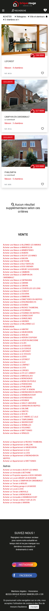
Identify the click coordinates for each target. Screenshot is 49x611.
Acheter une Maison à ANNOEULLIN (17, 247)
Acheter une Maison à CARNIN (15, 283)
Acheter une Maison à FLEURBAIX (17, 310)
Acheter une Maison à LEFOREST (16, 359)
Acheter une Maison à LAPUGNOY (17, 351)
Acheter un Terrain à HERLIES (15, 483)
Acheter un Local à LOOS (13, 489)
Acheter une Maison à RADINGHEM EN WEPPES (22, 392)
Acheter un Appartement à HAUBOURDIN (20, 447)
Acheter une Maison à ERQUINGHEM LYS (19, 302)
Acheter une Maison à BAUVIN (15, 258)
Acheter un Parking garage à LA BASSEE (19, 486)
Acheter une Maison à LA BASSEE (17, 346)
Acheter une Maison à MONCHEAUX (17, 378)
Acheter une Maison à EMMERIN (16, 297)
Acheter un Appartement (16, 438)
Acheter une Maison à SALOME (16, 409)
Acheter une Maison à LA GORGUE (17, 349)
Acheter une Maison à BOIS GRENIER (18, 267)
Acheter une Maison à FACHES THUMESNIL (20, 308)
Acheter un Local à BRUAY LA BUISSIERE (19, 478)
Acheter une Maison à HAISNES (16, 321)
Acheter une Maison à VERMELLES (17, 425)
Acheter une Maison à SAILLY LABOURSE (19, 403)
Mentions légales (19, 591)
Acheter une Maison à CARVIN (15, 286)
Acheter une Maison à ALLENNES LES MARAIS (22, 245)
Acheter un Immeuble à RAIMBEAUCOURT (20, 497)
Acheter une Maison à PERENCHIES (17, 384)
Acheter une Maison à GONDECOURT (18, 316)
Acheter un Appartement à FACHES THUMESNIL (22, 442)
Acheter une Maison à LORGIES (16, 370)
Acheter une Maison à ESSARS (15, 305)
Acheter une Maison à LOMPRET (16, 365)
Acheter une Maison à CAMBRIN (16, 272)
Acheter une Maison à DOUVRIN (16, 294)
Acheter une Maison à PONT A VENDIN (19, 389)
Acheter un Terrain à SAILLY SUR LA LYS (19, 500)
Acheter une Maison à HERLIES (15, 335)
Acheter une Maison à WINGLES (16, 433)
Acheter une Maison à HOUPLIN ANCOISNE (20, 340)
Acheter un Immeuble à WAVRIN (16, 503)
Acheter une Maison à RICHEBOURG (17, 398)
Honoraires (33, 591)
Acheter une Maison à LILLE (14, 362)
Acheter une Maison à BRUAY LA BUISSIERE (21, 269)
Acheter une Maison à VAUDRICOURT (18, 422)
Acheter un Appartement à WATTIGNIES (19, 461)
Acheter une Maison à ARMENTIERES (18, 250)
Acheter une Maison (14, 241)
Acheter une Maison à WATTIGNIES (17, 430)
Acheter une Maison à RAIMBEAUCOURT (19, 395)
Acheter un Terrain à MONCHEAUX (17, 494)
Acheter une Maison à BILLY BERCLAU (18, 264)
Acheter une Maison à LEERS (15, 357)
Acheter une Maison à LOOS (14, 368)
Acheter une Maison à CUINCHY (16, 291)
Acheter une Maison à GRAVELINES (17, 318)
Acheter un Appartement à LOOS (16, 453)
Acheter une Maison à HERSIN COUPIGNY (20, 338)
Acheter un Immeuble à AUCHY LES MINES (20, 470)
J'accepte (34, 607)
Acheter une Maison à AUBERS (15, 253)
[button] (24, 564)
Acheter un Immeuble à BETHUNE (17, 473)
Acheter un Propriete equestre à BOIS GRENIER (22, 475)
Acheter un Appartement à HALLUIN (18, 445)
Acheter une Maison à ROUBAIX (16, 400)
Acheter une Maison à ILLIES (14, 343)
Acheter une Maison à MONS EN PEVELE (19, 381)
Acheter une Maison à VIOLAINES (16, 428)
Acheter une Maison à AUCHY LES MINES (20, 256)
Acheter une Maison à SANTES (15, 411)
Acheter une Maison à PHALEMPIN (17, 387)
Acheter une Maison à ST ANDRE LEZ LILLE (20, 417)
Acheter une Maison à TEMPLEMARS (18, 420)
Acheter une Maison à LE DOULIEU (17, 354)
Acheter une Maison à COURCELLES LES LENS (21, 288)
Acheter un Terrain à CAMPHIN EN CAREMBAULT (23, 481)
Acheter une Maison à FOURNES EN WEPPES (21, 313)
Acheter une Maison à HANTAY (16, 329)
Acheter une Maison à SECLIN (15, 414)
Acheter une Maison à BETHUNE (16, 261)
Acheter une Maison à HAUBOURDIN (18, 332)
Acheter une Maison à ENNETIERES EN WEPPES (22, 299)
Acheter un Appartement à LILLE (16, 450)
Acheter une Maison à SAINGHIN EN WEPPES (21, 406)
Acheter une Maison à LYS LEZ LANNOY (19, 373)
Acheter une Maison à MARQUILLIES (18, 376)
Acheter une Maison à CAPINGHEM (17, 280)
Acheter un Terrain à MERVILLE (15, 492)
